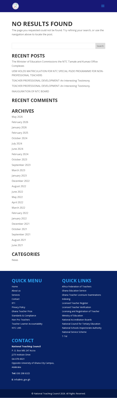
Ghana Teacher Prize (22, 311)
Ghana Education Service (74, 290)
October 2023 (19, 159)
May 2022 (17, 197)
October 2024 (19, 138)
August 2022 (19, 186)
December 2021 (21, 223)
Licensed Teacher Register (75, 303)
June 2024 (17, 149)
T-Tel (64, 336)
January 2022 (19, 218)
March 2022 (18, 207)
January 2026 (19, 127)
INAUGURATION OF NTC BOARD (30, 91)
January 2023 (19, 175)
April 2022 (17, 202)
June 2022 (17, 191)
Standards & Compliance (24, 315)
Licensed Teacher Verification (76, 307)
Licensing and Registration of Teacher (80, 311)
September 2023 (21, 165)
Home (15, 286)
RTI (13, 303)
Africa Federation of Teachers (76, 286)
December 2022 (21, 181)
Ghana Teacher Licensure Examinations (81, 294)
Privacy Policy (18, 307)
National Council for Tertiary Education (81, 323)
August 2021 (19, 240)
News (15, 260)
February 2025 (20, 132)
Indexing (66, 299)
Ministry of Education (72, 315)
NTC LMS (16, 327)
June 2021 (17, 245)
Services (16, 294)
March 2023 (18, 170)
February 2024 (20, 154)
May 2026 (17, 116)
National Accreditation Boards (77, 319)
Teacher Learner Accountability (27, 323)
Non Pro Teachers (21, 319)
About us (16, 290)
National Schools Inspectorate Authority (81, 327)
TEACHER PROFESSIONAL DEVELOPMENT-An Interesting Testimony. (51, 80)
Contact (16, 299)
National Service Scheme (74, 332)
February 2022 (20, 213)
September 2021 (21, 234)
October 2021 (19, 229)
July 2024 (17, 143)
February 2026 (20, 122)
